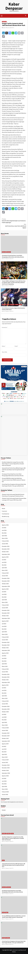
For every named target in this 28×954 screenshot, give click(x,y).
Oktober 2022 (5, 647)
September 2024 (6, 586)
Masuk (3, 508)
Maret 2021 (5, 698)
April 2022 (4, 663)
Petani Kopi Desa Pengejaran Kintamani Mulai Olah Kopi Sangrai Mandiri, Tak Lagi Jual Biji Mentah (14, 485)
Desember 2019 (5, 733)
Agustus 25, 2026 (8, 258)
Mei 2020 (4, 719)
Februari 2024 (5, 605)
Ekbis (3, 277)
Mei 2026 (4, 533)
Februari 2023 (5, 637)
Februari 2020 (5, 727)
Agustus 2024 (5, 589)
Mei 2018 (4, 783)
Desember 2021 (5, 674)
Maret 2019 (5, 757)
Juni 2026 (4, 530)
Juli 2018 (4, 778)
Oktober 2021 (5, 679)
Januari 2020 (5, 730)
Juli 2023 (4, 623)
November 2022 (6, 645)
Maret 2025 (5, 570)
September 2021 (6, 682)
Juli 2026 (4, 527)
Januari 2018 (5, 794)
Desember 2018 (5, 765)
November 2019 (6, 735)
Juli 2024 (4, 591)
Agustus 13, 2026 (8, 285)
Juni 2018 (4, 781)
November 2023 (6, 613)
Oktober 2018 (5, 770)
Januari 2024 (5, 607)
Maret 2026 (5, 538)
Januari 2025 (5, 575)
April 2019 (4, 754)
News (8, 304)
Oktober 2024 (5, 583)
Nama (4, 346)
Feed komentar (5, 513)
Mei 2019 (4, 751)
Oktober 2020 (5, 711)
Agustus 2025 (5, 557)
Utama (20, 304)
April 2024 (4, 599)
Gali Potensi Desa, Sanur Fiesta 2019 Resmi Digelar (15, 226)
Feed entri (4, 511)
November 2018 (6, 767)
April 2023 (4, 631)
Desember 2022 (5, 642)
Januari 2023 (5, 639)
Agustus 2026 (5, 525)
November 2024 (6, 581)
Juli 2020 (4, 714)
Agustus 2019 (5, 743)
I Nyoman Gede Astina (7, 494)
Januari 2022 (5, 671)
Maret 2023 (5, 634)
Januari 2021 (5, 703)
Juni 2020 (4, 717)
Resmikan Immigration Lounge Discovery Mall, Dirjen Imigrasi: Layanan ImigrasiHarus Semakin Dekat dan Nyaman (13, 463)
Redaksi (4, 810)
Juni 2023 (4, 626)
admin (4, 27)
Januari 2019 (5, 762)
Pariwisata (4, 21)
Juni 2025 (4, 562)
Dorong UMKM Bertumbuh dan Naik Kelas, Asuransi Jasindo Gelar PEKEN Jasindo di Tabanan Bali (13, 480)
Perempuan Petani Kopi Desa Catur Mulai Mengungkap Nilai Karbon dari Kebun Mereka (12, 474)
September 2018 (6, 773)
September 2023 (6, 618)
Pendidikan (7, 937)
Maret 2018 (5, 789)
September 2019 (6, 741)
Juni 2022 (4, 658)
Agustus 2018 (5, 775)
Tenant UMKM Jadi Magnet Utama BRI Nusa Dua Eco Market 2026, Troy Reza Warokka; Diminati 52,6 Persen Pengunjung (13, 282)
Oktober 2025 (5, 551)
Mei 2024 (4, 597)
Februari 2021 (5, 701)
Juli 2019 (4, 746)
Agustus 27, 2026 (8, 841)
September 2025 (6, 554)
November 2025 (6, 549)
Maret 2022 (5, 666)
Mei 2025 (4, 565)
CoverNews (20, 950)
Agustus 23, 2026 (8, 918)
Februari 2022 (5, 669)
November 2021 (6, 677)
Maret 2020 (5, 725)
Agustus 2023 (5, 621)
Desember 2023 (5, 610)
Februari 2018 (5, 791)
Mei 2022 (4, 661)
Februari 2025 (5, 573)
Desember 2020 (5, 706)
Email (16, 346)
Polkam (16, 304)
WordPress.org (5, 516)
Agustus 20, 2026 (8, 944)
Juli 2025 (4, 559)
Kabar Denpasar (14, 6)
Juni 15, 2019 (9, 27)
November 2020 (6, 709)
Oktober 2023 (5, 615)
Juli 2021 (4, 687)
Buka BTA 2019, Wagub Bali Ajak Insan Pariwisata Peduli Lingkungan (14, 220)
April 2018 (4, 786)
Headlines (4, 304)
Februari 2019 (5, 759)
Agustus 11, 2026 (8, 311)
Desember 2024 (5, 578)
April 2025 (4, 567)
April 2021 (4, 695)
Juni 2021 (4, 690)
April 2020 (4, 722)
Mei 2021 (4, 693)
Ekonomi (3, 251)
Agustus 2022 (5, 653)
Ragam (6, 912)
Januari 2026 (5, 543)
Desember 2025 (5, 546)
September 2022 (6, 650)
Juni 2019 (4, 749)
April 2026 (4, 535)
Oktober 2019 (5, 738)
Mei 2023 (4, 629)
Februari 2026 (5, 541)
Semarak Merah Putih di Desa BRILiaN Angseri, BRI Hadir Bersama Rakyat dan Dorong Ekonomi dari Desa (13, 469)
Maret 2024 (5, 602)
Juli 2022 (4, 655)
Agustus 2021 (5, 685)
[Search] (26, 15)
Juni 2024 (4, 594)
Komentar (5, 327)
